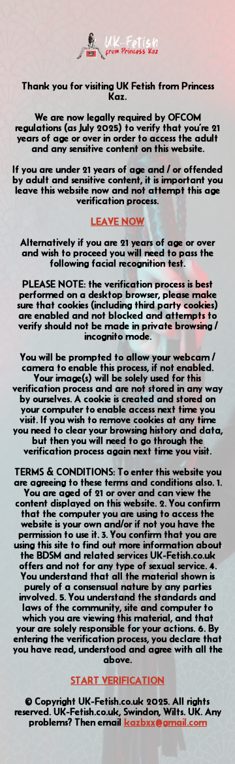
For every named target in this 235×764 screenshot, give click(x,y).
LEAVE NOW (117, 221)
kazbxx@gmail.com (165, 722)
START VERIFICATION (117, 680)
